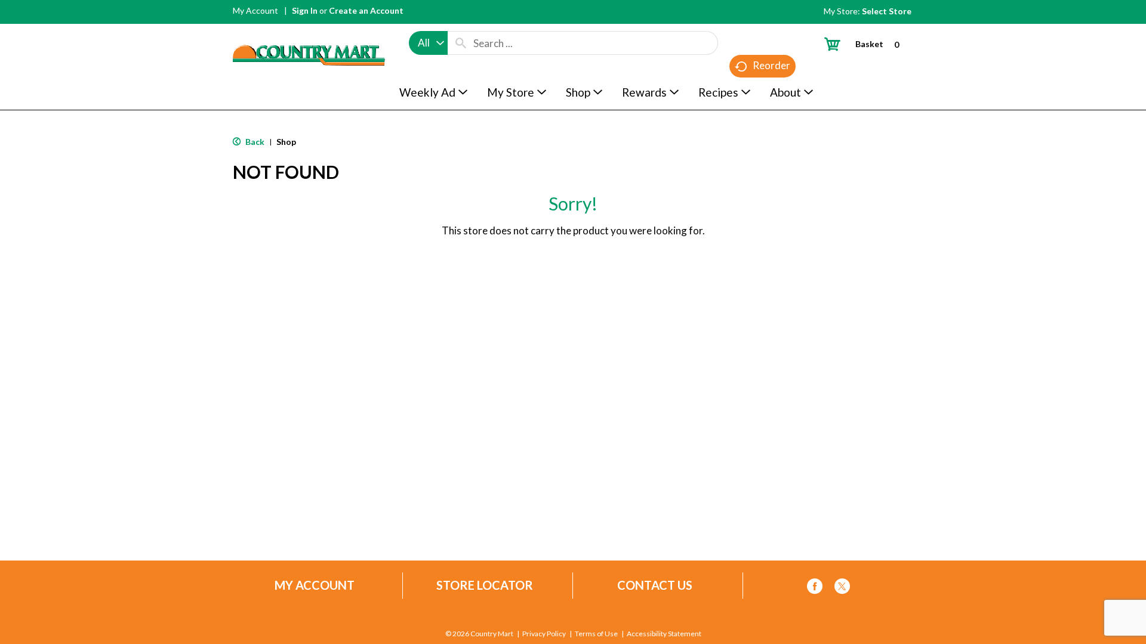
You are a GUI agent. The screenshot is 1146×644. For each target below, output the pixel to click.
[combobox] (428, 43)
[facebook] (814, 588)
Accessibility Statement (664, 634)
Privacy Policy (544, 634)
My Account (255, 10)
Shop (286, 142)
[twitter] (842, 588)
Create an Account (366, 10)
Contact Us (654, 585)
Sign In (305, 10)
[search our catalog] (461, 43)
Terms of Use (596, 634)
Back (254, 142)
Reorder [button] (771, 65)
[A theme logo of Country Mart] (309, 33)
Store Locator (484, 585)
